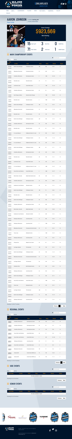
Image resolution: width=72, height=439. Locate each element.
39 (39, 175)
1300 (46, 76)
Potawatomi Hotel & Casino (31, 228)
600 (46, 218)
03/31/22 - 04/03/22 (10, 330)
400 (46, 123)
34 (39, 142)
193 (39, 247)
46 (39, 156)
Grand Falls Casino (29, 85)
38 (39, 266)
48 (39, 152)
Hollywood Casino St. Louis (31, 133)
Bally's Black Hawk (29, 209)
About (12, 11)
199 (39, 190)
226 (39, 289)
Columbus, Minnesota (18, 76)
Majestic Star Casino (30, 242)
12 (39, 218)
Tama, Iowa (16, 232)
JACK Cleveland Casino (30, 266)
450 (46, 71)
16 (39, 352)
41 (39, 344)
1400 (46, 85)
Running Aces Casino (30, 76)
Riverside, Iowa (16, 80)
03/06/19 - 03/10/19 (10, 334)
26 (39, 237)
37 (39, 71)
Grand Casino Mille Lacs (31, 352)
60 (39, 114)
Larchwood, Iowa (17, 85)
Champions (50, 11)
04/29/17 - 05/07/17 (10, 345)
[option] (9, 417)
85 (39, 261)
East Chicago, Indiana (18, 95)
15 (39, 294)
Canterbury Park (29, 218)
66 (39, 199)
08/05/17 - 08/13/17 (10, 341)
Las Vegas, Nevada (17, 247)
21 (39, 213)
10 (39, 133)
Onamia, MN (16, 352)
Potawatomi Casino (29, 71)
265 (39, 147)
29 (39, 285)
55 (39, 228)
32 (39, 270)
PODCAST (8, 13)
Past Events (42, 11)
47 (39, 80)
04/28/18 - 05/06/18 (10, 338)
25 (45, 325)
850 (46, 109)
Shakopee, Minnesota (18, 218)
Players (29, 10)
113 (46, 104)
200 (46, 66)
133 (46, 329)
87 (39, 90)
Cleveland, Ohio (17, 266)
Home (7, 10)
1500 (46, 99)
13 (39, 109)
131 (39, 348)
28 (39, 123)
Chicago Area (16, 242)
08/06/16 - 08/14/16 (10, 353)
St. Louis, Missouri (17, 133)
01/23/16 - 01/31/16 (10, 357)
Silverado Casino (29, 185)
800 (46, 294)
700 (46, 137)
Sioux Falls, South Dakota (19, 171)
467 (46, 337)
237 (39, 118)
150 (46, 114)
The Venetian (28, 247)
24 (39, 180)
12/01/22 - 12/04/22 (10, 326)
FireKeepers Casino (29, 66)
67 (39, 128)
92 (39, 325)
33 (39, 209)
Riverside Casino (29, 80)
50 (45, 90)
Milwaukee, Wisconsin (18, 71)
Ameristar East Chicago (30, 95)
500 (46, 133)
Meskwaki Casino (29, 232)
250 (46, 175)
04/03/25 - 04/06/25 (10, 322)
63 (39, 204)
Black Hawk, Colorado (18, 175)
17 (45, 333)
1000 (46, 171)
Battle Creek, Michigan (18, 66)
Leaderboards (21, 10)
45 (39, 299)
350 (46, 270)
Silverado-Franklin (29, 213)
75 (45, 80)
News (35, 10)
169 (39, 66)
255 (39, 104)
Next (64, 306)
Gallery (58, 10)
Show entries (12, 59)
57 (39, 256)
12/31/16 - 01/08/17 (10, 349)
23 (39, 137)
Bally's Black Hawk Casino (31, 175)
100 (46, 118)
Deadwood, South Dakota (19, 185)
